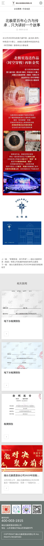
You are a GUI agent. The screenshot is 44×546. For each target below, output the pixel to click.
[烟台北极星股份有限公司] (22, 3)
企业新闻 (17, 9)
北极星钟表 (27, 42)
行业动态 (26, 9)
